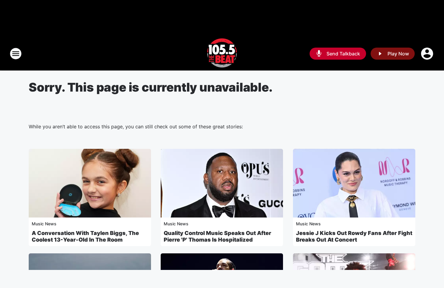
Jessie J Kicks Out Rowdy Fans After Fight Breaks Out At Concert (354, 236)
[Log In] (427, 54)
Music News (44, 223)
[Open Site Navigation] (16, 54)
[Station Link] (222, 53)
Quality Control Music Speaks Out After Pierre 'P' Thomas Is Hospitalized (217, 236)
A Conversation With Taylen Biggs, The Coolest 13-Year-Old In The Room (85, 236)
